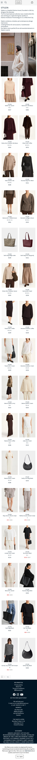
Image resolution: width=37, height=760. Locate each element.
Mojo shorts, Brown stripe (10, 516)
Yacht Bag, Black (9, 628)
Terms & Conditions (18, 688)
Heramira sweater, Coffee (27, 328)
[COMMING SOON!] (21, 694)
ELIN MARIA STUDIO (10, 740)
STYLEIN (9, 104)
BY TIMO (11, 737)
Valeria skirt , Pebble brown (9, 218)
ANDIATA (10, 733)
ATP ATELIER (25, 733)
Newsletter (19, 690)
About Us (18, 687)
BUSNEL (24, 735)
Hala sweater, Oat (9, 180)
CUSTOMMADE (14, 738)
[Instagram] (18, 694)
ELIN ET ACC (29, 738)
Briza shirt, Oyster (9, 590)
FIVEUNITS (20, 740)
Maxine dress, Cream (9, 478)
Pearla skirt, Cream (10, 366)
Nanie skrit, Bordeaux (27, 105)
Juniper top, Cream (9, 553)
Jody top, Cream (27, 441)
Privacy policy (18, 685)
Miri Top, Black (27, 628)
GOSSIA (12, 742)
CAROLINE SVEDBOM (21, 737)
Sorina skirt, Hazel (27, 291)
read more (28, 751)
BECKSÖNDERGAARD (9, 735)
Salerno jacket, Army (9, 403)
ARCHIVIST (17, 733)
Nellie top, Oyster (9, 105)
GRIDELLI (18, 742)
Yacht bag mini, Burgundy (27, 255)
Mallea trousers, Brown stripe (27, 516)
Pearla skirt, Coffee (10, 328)
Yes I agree (20, 756)
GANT (25, 740)
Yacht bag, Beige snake (10, 255)
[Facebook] (14, 694)
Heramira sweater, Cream (27, 366)
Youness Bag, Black (27, 590)
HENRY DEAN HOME (27, 742)
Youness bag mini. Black (27, 180)
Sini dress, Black (27, 553)
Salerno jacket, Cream (27, 403)
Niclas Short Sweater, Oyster (9, 291)
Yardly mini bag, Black (27, 478)
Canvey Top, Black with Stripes (10, 665)
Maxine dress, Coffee (9, 441)
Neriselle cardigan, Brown (27, 218)
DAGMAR (22, 738)
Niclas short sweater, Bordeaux (10, 143)
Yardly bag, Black (27, 665)
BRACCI (18, 735)
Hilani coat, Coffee (27, 143)
